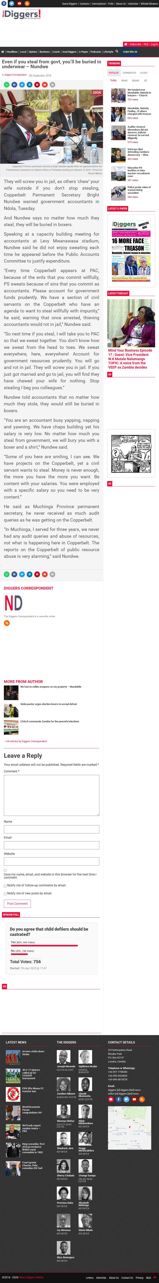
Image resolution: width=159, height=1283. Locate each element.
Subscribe (135, 44)
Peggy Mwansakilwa (86, 1149)
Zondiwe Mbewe (66, 1093)
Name (8, 821)
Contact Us (127, 1277)
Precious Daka (65, 1202)
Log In (154, 44)
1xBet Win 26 (130, 51)
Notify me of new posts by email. (29, 893)
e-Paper (83, 51)
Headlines (12, 51)
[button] (7, 85)
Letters (89, 1277)
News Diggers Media (31, 1277)
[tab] (114, 72)
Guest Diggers (69, 3)
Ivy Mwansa (64, 1230)
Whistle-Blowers (149, 3)
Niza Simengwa (65, 1257)
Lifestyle (108, 51)
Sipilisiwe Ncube (88, 1066)
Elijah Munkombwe (86, 1122)
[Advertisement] (72, 31)
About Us (121, 3)
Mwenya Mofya (65, 1120)
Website (9, 854)
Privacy (139, 1277)
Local (23, 51)
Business (45, 51)
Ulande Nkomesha (85, 1094)
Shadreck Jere (65, 1148)
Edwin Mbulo (86, 1230)
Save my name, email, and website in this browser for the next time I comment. (50, 876)
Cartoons (84, 3)
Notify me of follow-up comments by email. (36, 885)
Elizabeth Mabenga (84, 1203)
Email (8, 837)
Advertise (133, 3)
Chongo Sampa (87, 1175)
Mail (148, 1277)
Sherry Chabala (65, 1175)
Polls (110, 3)
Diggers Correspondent (16, 74)
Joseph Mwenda (66, 1066)
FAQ (146, 44)
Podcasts (96, 51)
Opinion (33, 51)
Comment (11, 771)
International (99, 3)
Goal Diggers (69, 51)
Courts (56, 51)
